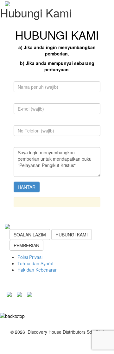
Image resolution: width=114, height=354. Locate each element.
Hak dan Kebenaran (37, 270)
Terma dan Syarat (35, 263)
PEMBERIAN (26, 245)
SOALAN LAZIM (30, 234)
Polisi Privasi (29, 257)
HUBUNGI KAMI (71, 234)
